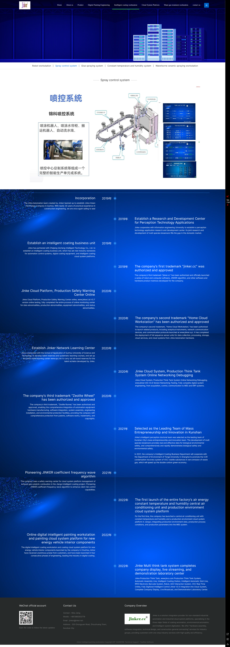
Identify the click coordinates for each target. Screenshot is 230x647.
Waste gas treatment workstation (176, 5)
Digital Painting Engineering (99, 5)
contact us (196, 5)
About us (69, 5)
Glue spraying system (92, 65)
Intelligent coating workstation (125, 5)
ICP (114, 642)
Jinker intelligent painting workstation (90, 642)
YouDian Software (147, 642)
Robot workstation (41, 65)
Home (59, 5)
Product (80, 5)
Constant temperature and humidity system (129, 65)
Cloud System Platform (150, 5)
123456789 (120, 642)
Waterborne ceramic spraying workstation (177, 65)
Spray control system (66, 65)
